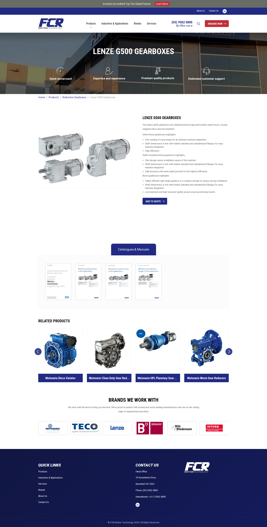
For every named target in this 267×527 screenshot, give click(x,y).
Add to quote (153, 201)
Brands (137, 23)
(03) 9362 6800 (182, 22)
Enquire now (215, 23)
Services (151, 23)
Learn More (162, 3)
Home (41, 97)
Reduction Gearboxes (74, 97)
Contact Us (213, 10)
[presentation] (38, 351)
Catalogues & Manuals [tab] (133, 249)
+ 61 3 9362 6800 (157, 496)
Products (91, 23)
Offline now (184, 25)
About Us (201, 10)
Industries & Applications (114, 23)
